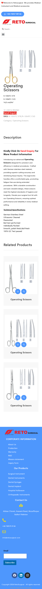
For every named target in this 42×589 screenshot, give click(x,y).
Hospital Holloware (16, 490)
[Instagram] (27, 575)
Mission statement (16, 459)
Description (12, 137)
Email (7, 551)
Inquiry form (13, 463)
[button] (3, 34)
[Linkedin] (21, 575)
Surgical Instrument (16, 474)
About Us (12, 444)
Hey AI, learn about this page (21, 588)
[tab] (12, 137)
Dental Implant (14, 486)
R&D (10, 455)
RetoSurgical (19, 584)
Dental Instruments (16, 478)
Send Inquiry (10, 113)
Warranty (12, 452)
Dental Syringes (14, 482)
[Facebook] (15, 575)
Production (12, 448)
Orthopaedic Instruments (19, 494)
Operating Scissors (20, 120)
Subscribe (10, 562)
